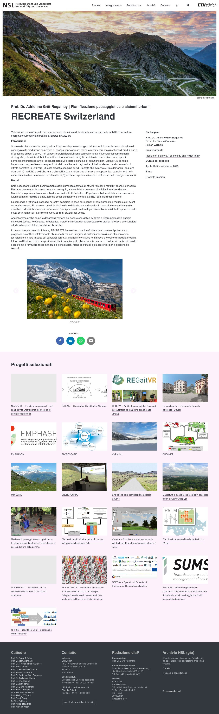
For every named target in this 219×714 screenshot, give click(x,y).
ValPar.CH (117, 454)
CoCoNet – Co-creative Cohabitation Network (84, 406)
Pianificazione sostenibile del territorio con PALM (183, 540)
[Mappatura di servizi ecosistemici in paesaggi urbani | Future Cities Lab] (185, 476)
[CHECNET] (185, 436)
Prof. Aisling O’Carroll (21, 695)
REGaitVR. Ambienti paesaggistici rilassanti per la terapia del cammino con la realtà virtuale (134, 409)
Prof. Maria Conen (19, 666)
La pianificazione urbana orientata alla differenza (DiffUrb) (181, 407)
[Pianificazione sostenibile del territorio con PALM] (185, 521)
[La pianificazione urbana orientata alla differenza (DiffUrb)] (185, 388)
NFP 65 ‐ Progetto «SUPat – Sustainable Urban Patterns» (31, 631)
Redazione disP (119, 698)
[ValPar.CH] (134, 436)
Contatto (166, 668)
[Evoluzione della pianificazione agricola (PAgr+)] (134, 476)
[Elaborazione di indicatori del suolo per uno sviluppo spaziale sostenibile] (84, 521)
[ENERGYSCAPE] (84, 476)
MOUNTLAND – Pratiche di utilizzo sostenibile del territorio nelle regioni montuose (29, 591)
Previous (16, 291)
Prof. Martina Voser (20, 706)
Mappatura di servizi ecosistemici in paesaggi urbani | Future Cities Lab (185, 496)
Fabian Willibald (154, 144)
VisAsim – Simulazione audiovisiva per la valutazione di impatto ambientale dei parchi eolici (134, 542)
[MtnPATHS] (33, 476)
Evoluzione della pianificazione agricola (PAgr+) (131, 496)
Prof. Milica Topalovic (21, 703)
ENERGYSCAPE (70, 494)
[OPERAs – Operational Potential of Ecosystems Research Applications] (134, 566)
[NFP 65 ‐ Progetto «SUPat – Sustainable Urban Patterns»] (33, 616)
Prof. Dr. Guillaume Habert (23, 677)
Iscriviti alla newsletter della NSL (79, 702)
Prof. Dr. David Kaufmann (23, 686)
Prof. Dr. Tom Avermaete (22, 660)
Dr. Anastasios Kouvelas (22, 692)
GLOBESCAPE (69, 454)
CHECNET (168, 454)
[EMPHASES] (33, 436)
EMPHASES (17, 454)
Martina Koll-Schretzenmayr (137, 668)
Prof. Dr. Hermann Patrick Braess (26, 663)
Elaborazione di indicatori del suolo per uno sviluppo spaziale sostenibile (83, 540)
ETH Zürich (204, 4)
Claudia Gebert (69, 690)
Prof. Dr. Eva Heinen (20, 680)
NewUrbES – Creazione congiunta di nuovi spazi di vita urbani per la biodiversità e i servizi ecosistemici (32, 409)
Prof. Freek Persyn (19, 698)
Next (133, 291)
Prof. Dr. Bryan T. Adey (21, 657)
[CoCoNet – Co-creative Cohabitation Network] (84, 388)
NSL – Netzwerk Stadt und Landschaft (28, 5)
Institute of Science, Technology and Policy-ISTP (173, 155)
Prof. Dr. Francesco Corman (24, 669)
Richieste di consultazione (175, 672)
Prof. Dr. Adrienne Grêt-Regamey (26, 675)
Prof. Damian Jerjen (20, 683)
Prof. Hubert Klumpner (21, 689)
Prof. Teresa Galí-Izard (21, 672)
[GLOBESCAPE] (84, 436)
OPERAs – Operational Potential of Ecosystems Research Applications (129, 583)
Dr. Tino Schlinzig (19, 700)
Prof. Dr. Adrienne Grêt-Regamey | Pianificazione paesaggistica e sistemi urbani (80, 106)
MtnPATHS (16, 494)
